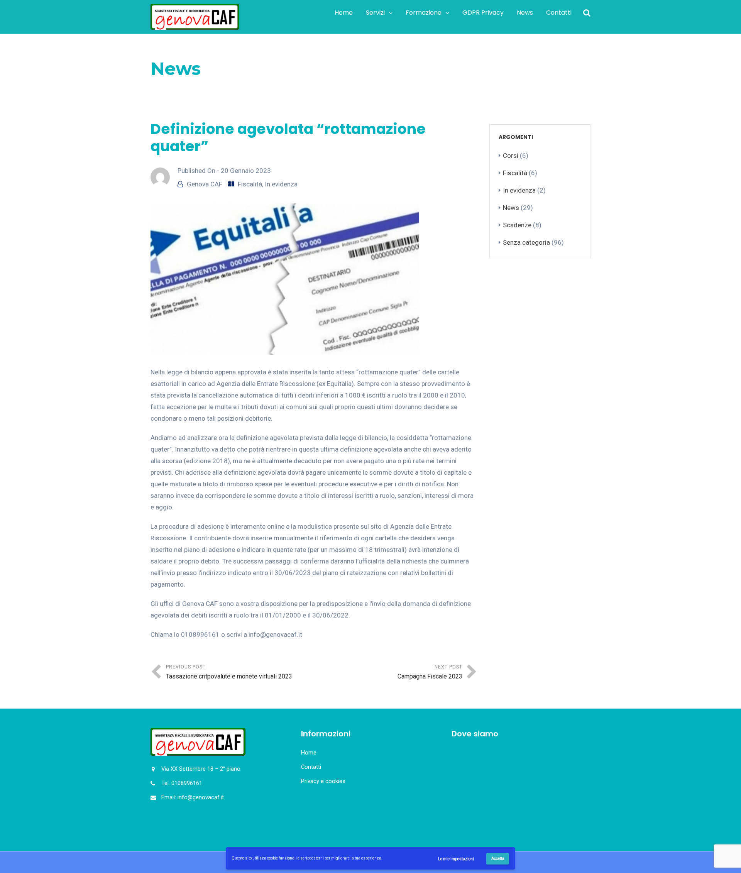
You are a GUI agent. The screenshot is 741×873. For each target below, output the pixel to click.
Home (344, 12)
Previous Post (229, 672)
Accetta (497, 858)
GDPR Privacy (483, 12)
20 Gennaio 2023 (246, 170)
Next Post (430, 672)
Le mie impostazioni (456, 859)
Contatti (559, 12)
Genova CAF (204, 184)
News (525, 12)
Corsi (510, 155)
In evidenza (281, 184)
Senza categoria (526, 242)
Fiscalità (192, 88)
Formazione (424, 12)
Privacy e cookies (323, 781)
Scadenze (517, 225)
